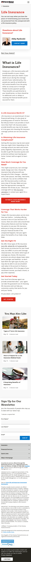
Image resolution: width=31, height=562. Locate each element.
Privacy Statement (6, 555)
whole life (11, 246)
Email (3, 434)
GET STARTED (8, 299)
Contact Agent (19, 43)
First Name (5, 419)
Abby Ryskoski (18, 38)
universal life (22, 246)
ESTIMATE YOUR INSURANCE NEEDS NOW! (15, 200)
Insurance (6, 6)
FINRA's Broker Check (8, 532)
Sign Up (24, 438)
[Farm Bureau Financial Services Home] (9, 2)
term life (4, 246)
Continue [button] (7, 559)
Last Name (4, 427)
